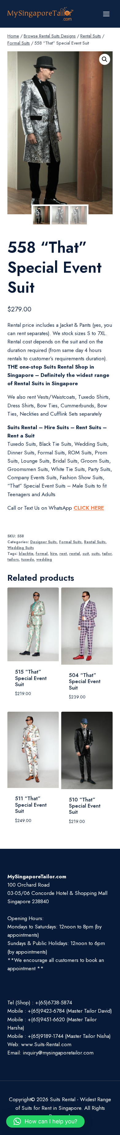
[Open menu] (106, 13)
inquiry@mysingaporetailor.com (58, 1052)
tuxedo (27, 559)
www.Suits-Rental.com (46, 1044)
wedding (44, 559)
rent (63, 553)
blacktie (26, 553)
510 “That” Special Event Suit (85, 806)
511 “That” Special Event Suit (31, 805)
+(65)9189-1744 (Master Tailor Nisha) (69, 1036)
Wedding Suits (20, 547)
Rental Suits (95, 541)
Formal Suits (70, 541)
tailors (13, 559)
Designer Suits (43, 541)
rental (74, 553)
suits (95, 553)
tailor (106, 553)
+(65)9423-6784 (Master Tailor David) (70, 1010)
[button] (104, 59)
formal (42, 553)
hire (53, 553)
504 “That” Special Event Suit (85, 681)
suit (85, 553)
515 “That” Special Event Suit (31, 678)
